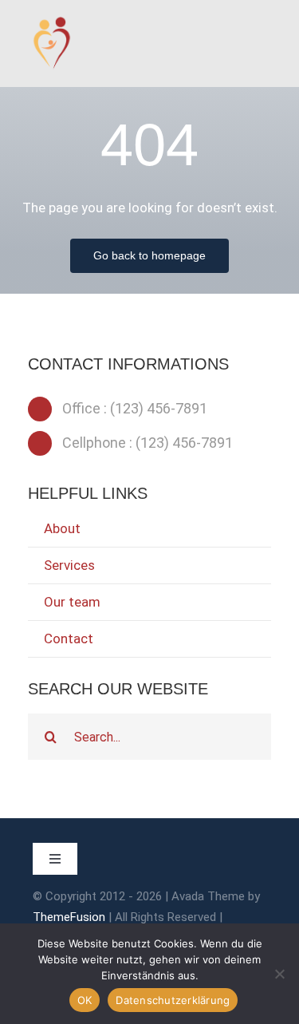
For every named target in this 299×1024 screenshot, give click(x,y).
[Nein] (279, 974)
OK (84, 1000)
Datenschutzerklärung (173, 1000)
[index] (52, 22)
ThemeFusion (69, 917)
